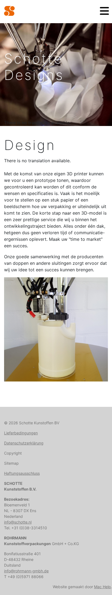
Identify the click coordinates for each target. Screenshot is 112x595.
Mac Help (102, 586)
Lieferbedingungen (21, 433)
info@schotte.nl (18, 522)
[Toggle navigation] (104, 10)
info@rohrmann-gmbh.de (26, 571)
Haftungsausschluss (22, 473)
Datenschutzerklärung (23, 443)
